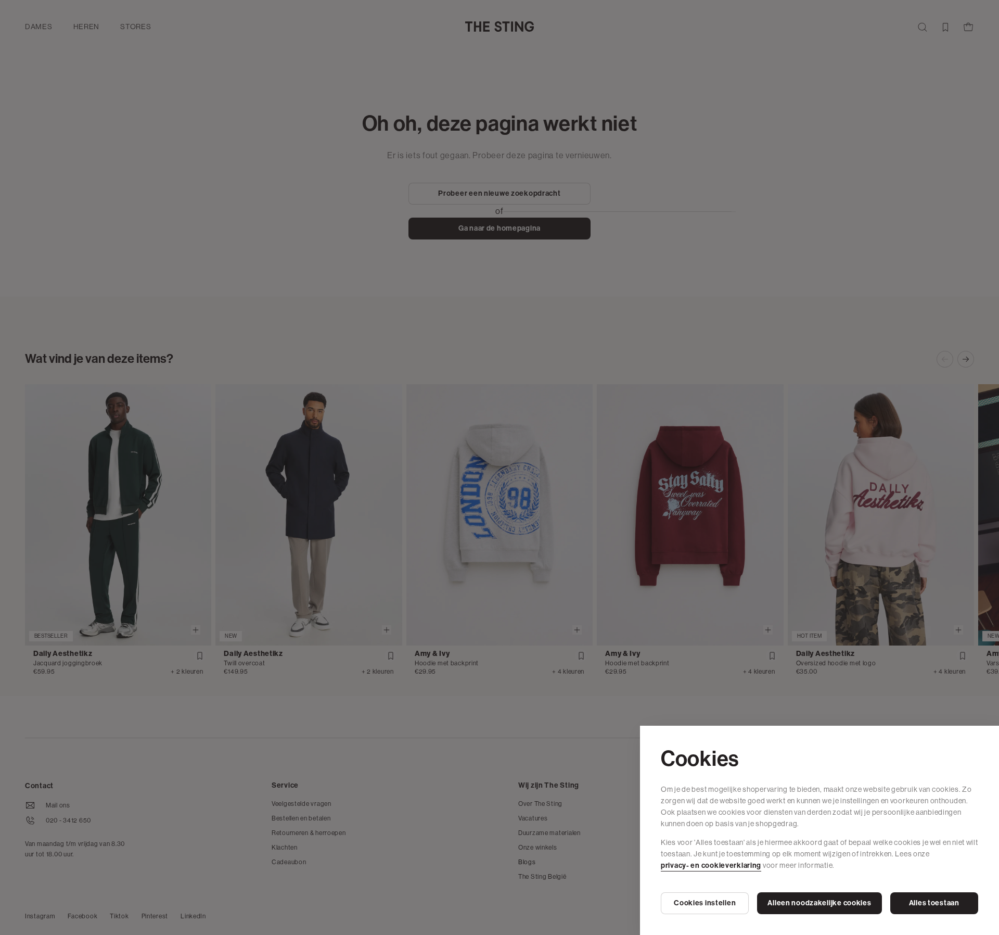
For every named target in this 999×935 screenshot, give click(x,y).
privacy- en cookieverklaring (711, 865)
